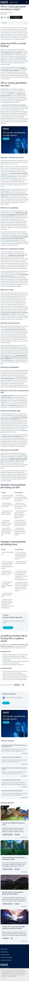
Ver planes (6, 703)
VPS (23, 684)
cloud (11, 274)
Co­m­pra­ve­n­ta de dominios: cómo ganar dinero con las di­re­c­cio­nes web (14, 746)
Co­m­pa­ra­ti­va (17, 684)
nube (16, 69)
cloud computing (5, 191)
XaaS (26, 111)
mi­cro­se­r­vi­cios (8, 360)
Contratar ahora (8, 627)
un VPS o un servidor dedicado (8, 176)
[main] (14, 358)
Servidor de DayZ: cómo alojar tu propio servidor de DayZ (12, 893)
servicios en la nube (12, 240)
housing (8, 64)
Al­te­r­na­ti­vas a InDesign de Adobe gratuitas (12, 790)
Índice (5, 22)
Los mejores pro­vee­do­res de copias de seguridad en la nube (14, 768)
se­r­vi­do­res (9, 94)
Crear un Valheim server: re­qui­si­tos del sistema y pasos (13, 858)
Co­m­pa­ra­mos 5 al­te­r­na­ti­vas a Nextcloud (11, 757)
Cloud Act (4, 400)
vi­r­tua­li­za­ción (11, 92)
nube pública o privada (15, 286)
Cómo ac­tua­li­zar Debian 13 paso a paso (11, 780)
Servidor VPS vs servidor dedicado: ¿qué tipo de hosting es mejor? (13, 927)
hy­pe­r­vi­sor (15, 180)
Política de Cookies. (13, 976)
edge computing (7, 414)
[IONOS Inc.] (14, 965)
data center (7, 102)
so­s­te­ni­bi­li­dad (23, 455)
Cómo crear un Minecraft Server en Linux (13, 824)
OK (3, 978)
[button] (14, 140)
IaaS (22, 348)
